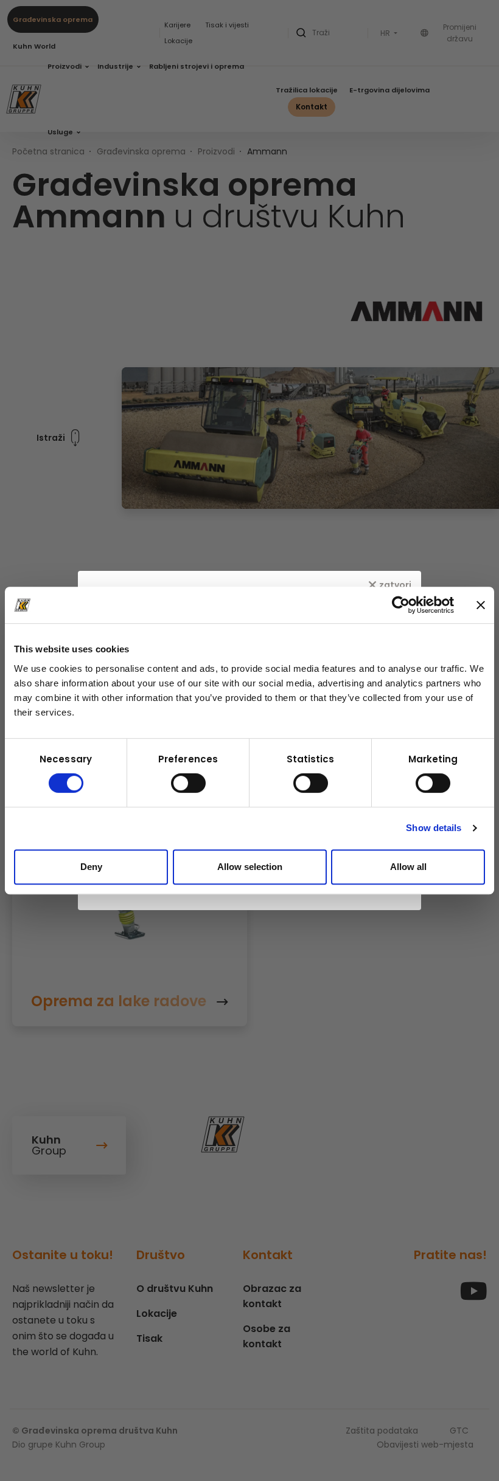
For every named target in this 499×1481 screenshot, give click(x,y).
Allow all (408, 866)
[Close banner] (480, 605)
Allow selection (249, 866)
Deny (91, 866)
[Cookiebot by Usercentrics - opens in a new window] (400, 605)
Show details (433, 828)
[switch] (188, 783)
